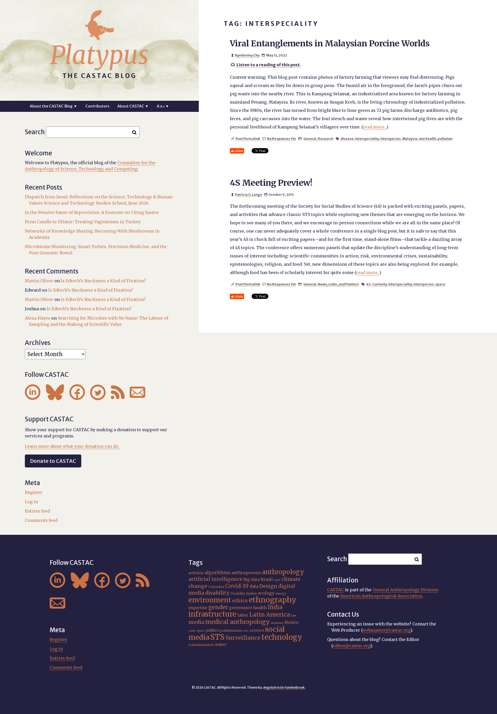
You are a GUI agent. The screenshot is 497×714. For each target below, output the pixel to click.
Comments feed (41, 520)
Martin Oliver (39, 280)
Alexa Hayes (37, 318)
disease (347, 138)
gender (218, 607)
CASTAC (335, 589)
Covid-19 (236, 585)
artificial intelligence (215, 579)
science (257, 630)
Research (325, 138)
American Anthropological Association (381, 595)
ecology (266, 593)
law (293, 615)
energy (280, 593)
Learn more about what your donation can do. (72, 446)
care (277, 580)
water (220, 644)
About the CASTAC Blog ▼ (53, 106)
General (309, 138)
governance (240, 607)
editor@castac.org (351, 645)
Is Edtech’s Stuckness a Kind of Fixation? (103, 280)
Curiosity (379, 284)
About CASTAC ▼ (133, 106)
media (196, 622)
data (254, 586)
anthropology (283, 572)
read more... (374, 126)
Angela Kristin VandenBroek (284, 687)
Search (35, 132)
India (275, 607)
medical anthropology (237, 621)
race (246, 630)
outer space (196, 630)
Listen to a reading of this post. (269, 64)
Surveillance (243, 637)
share (239, 151)
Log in (31, 501)
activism (195, 573)
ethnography (272, 599)
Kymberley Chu (247, 55)
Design (268, 586)
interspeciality (367, 138)
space (440, 284)
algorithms (217, 572)
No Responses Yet (281, 138)
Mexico (291, 622)
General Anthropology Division (405, 589)
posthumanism (231, 630)
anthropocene (246, 572)
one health (427, 138)
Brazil (267, 579)
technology (281, 637)
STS (217, 637)
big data (252, 579)
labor (242, 615)
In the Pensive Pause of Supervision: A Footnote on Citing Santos (92, 212)
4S (368, 284)
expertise (197, 607)
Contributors (97, 106)
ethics (240, 600)
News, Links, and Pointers (338, 284)
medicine (277, 623)
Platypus (99, 55)
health (260, 607)
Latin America (269, 614)
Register (33, 492)
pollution (445, 138)
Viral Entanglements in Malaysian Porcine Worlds (329, 43)
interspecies (390, 138)
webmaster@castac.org (386, 630)
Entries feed (37, 511)
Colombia (216, 587)
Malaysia (409, 138)
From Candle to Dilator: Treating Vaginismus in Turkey (83, 221)
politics (212, 630)
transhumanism (201, 645)
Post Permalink (248, 138)
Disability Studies (244, 593)
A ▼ (163, 106)
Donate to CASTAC (53, 461)
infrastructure (212, 614)
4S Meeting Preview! (271, 183)
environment (209, 600)
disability (217, 593)
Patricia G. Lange (248, 194)
